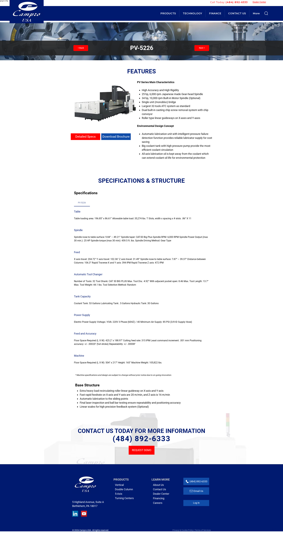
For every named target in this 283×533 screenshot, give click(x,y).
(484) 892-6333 (237, 2)
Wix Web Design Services (111, 523)
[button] (168, 13)
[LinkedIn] (75, 514)
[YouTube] (84, 514)
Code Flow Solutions (142, 523)
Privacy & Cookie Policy (183, 530)
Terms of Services (203, 530)
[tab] (82, 202)
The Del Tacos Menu (272, 526)
